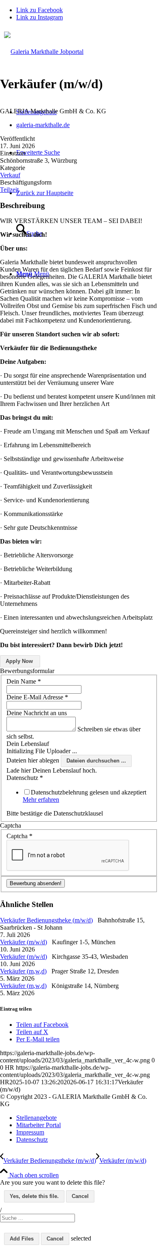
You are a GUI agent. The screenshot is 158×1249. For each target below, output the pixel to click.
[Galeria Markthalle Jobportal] (79, 56)
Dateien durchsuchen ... (96, 761)
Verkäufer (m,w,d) (23, 971)
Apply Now (19, 661)
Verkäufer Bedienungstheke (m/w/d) (46, 920)
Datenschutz (24, 777)
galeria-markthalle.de (43, 124)
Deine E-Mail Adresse (37, 697)
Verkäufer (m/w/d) (23, 942)
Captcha (19, 836)
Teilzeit (9, 189)
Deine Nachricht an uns (36, 712)
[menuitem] (87, 1118)
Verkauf (10, 175)
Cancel (80, 1196)
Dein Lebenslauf (27, 743)
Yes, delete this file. (34, 1196)
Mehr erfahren (41, 799)
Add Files (22, 1239)
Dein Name (23, 681)
